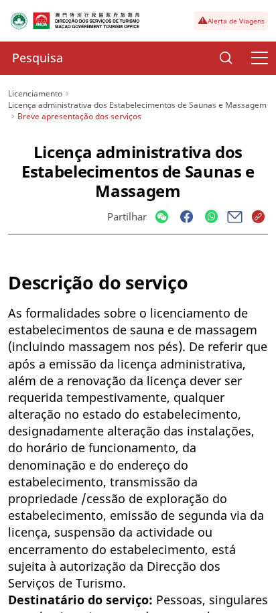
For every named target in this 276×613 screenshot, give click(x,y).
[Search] (226, 58)
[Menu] (259, 58)
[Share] (161, 217)
